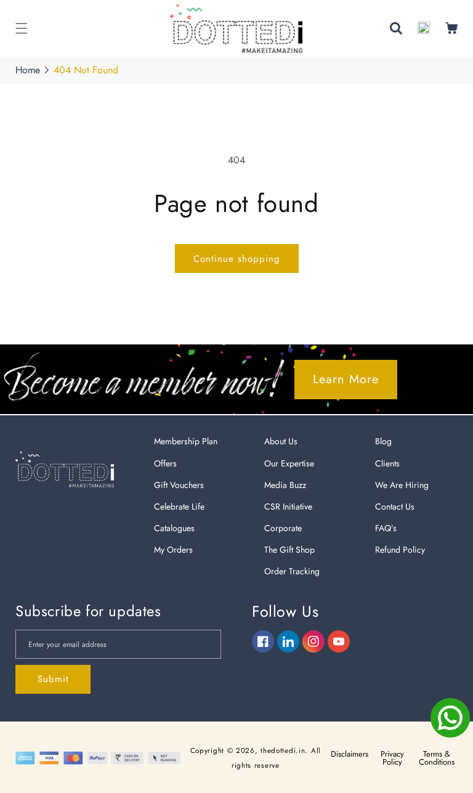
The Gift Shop (289, 549)
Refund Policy (400, 549)
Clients (387, 463)
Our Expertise (289, 463)
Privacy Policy (392, 758)
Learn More (346, 379)
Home (27, 70)
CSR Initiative (288, 506)
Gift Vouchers (179, 485)
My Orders (173, 549)
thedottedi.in (283, 750)
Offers (165, 463)
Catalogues (174, 528)
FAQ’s (386, 528)
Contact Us (394, 506)
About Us (280, 441)
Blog (383, 441)
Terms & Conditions (437, 758)
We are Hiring (402, 485)
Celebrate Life (179, 506)
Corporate (283, 528)
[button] (21, 28)
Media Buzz (285, 485)
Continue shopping (236, 259)
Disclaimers (349, 754)
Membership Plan (185, 441)
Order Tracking (292, 571)
